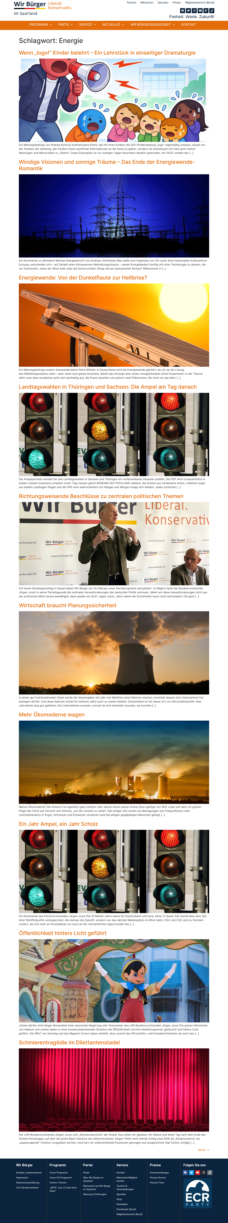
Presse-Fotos (157, 1182)
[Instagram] (194, 10)
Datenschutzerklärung (27, 1182)
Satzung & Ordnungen (95, 1194)
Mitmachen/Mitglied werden (127, 1179)
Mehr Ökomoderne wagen (52, 714)
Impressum (22, 1177)
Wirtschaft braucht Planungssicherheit (68, 605)
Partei (63, 24)
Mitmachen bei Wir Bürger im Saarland (97, 1188)
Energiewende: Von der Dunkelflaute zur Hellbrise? (83, 277)
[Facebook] (182, 10)
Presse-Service (158, 1177)
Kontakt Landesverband (28, 1172)
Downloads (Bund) (126, 1209)
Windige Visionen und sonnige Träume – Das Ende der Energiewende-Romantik (107, 165)
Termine (131, 2)
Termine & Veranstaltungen (125, 1188)
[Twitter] (188, 10)
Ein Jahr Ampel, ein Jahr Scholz (58, 824)
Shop (119, 1199)
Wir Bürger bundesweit (151, 24)
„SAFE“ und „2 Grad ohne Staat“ (63, 1189)
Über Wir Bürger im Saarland (93, 1179)
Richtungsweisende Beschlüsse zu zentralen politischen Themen (101, 496)
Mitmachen (146, 2)
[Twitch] (205, 10)
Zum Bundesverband (27, 1187)
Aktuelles (111, 24)
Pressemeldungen (159, 1172)
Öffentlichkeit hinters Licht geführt (63, 933)
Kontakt (188, 24)
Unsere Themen (58, 1182)
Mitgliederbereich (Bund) (199, 2)
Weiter (203, 1150)
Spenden (163, 2)
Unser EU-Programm (61, 1177)
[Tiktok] (211, 10)
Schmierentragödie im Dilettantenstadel (69, 1042)
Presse (177, 2)
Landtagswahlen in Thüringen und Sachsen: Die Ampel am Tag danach (108, 387)
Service (85, 24)
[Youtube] (200, 10)
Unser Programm (59, 1172)
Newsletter (122, 1204)
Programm (38, 24)
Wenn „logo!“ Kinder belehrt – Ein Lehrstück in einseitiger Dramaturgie (107, 52)
